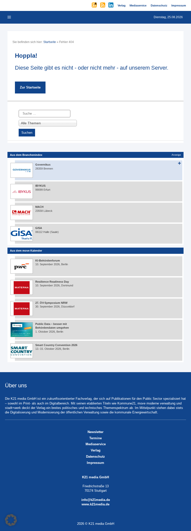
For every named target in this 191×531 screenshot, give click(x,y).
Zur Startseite (30, 87)
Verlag (95, 450)
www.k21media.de (95, 504)
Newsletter (95, 432)
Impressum (95, 463)
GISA (38, 227)
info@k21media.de (95, 500)
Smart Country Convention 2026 (56, 345)
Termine (95, 438)
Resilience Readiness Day (52, 281)
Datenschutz (95, 456)
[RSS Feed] (103, 5)
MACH (39, 206)
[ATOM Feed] (94, 5)
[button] (11, 520)
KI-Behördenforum (47, 260)
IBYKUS (40, 185)
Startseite (49, 42)
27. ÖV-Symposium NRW (51, 302)
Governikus (42, 164)
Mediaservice (96, 444)
